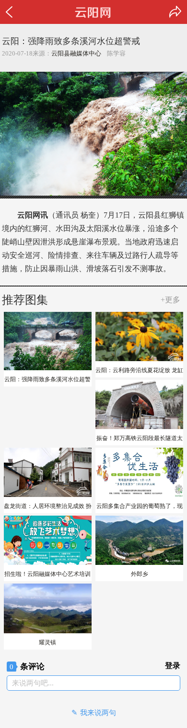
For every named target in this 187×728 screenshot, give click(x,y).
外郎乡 (139, 574)
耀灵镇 (47, 642)
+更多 (170, 300)
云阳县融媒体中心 (76, 53)
